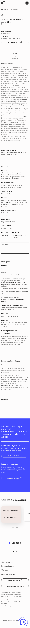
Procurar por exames (13, 580)
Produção (15, 53)
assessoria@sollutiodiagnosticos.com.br (11, 594)
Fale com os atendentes (14, 586)
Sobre (15, 50)
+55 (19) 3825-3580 (5, 592)
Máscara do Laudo (14, 42)
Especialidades (7, 566)
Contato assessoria (13, 478)
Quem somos (7, 562)
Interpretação (15, 58)
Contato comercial (13, 456)
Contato (4, 570)
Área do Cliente (8, 574)
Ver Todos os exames (11, 9)
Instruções (15, 56)
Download (10, 517)
